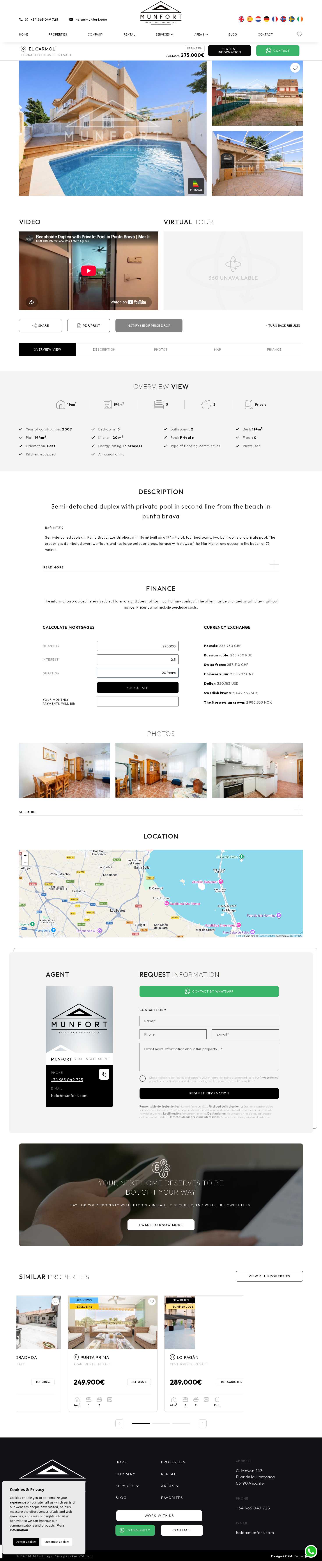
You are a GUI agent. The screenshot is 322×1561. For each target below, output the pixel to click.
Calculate (138, 688)
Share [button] (43, 325)
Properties (58, 34)
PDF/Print (91, 325)
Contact (265, 34)
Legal (48, 1556)
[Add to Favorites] (295, 67)
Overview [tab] (47, 349)
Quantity (51, 646)
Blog (232, 34)
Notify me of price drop (148, 325)
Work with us (159, 1515)
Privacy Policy (269, 1077)
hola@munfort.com (91, 19)
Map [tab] (217, 349)
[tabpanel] (65, 1354)
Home (23, 34)
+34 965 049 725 (44, 19)
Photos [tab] (161, 349)
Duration (51, 673)
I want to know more (161, 1225)
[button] (161, 809)
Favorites (172, 1497)
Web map (85, 1556)
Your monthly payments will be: (59, 702)
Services (163, 34)
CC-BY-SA (295, 935)
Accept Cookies (26, 1542)
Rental (129, 34)
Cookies (71, 1556)
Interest (51, 659)
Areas (199, 34)
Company (95, 34)
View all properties (269, 1276)
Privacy (59, 1556)
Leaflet (240, 935)
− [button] (25, 862)
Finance (274, 349)
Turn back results (284, 325)
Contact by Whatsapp (213, 991)
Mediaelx (300, 1556)
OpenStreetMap (266, 935)
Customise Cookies (56, 1542)
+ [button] (25, 855)
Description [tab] (104, 349)
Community (138, 1530)
